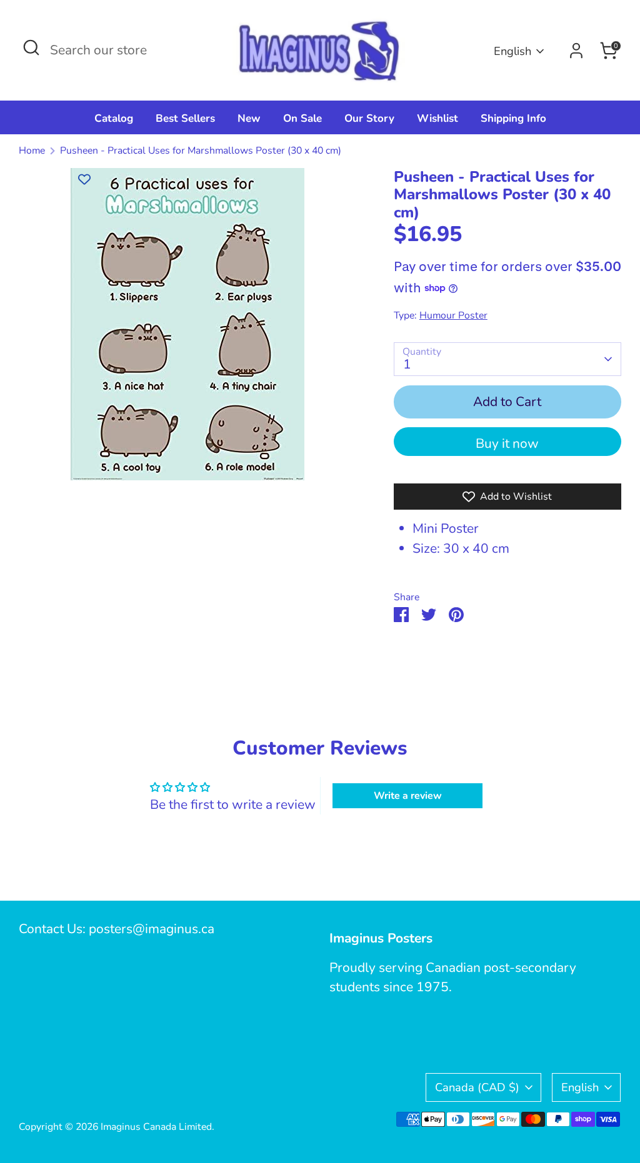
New (249, 118)
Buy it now (507, 443)
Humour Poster (453, 315)
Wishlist (437, 118)
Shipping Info (513, 118)
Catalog (113, 118)
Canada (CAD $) (477, 1087)
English (512, 51)
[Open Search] (31, 47)
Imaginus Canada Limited (156, 1127)
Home (32, 150)
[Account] (576, 50)
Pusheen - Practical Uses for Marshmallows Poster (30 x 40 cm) (200, 150)
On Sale (302, 118)
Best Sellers (185, 118)
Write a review (408, 796)
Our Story (369, 118)
